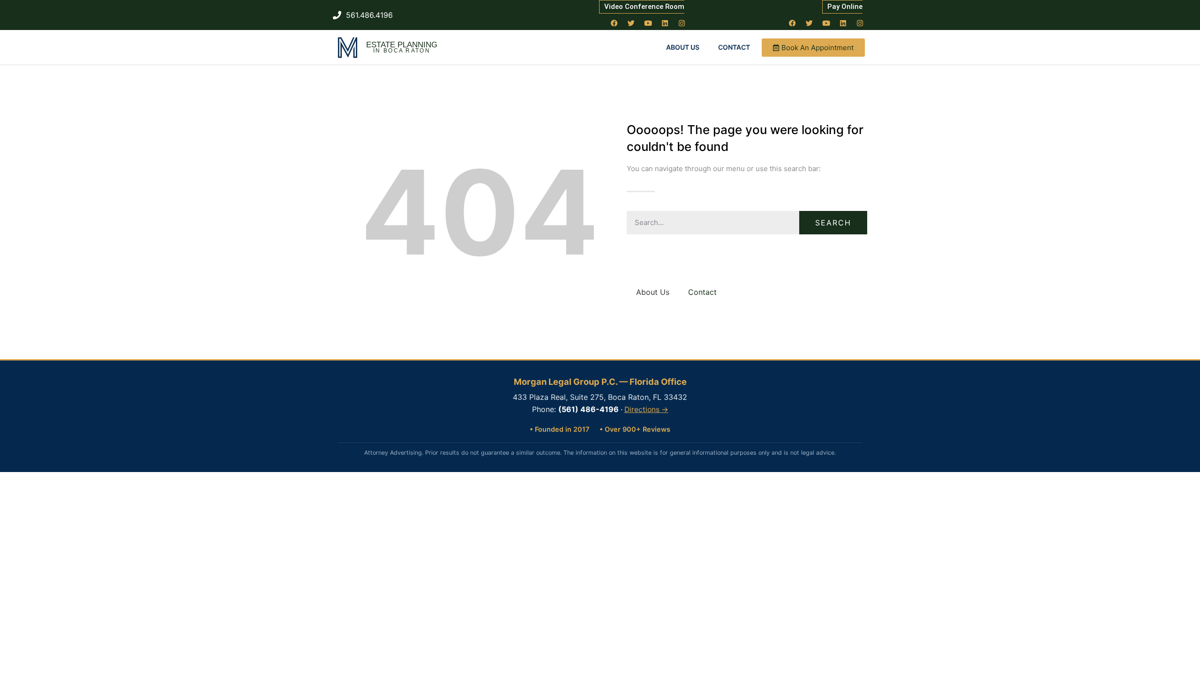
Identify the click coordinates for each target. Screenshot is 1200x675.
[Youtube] (648, 23)
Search (833, 222)
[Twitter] (631, 23)
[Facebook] (615, 23)
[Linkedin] (665, 23)
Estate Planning (401, 44)
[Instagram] (682, 23)
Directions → (646, 409)
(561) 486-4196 (588, 409)
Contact (734, 47)
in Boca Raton (401, 50)
